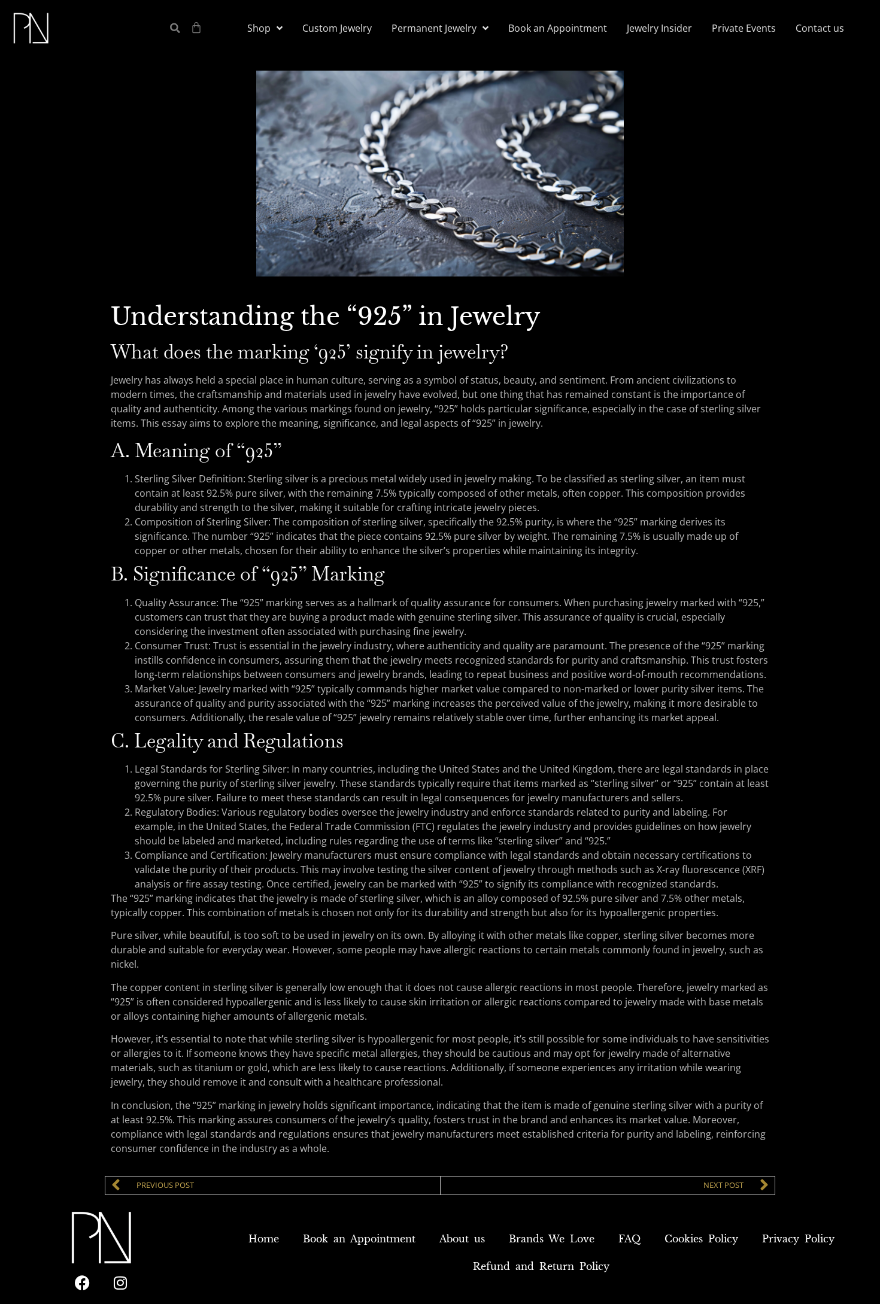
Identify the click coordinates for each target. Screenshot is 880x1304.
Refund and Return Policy (541, 1266)
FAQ (629, 1239)
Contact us (820, 28)
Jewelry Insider (659, 28)
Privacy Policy (798, 1239)
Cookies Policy (701, 1239)
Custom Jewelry (337, 28)
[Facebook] (82, 1283)
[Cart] (196, 28)
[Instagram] (120, 1283)
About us (462, 1239)
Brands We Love (551, 1239)
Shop (259, 28)
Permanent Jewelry (434, 28)
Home (263, 1239)
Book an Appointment (557, 28)
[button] (175, 28)
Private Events (744, 28)
